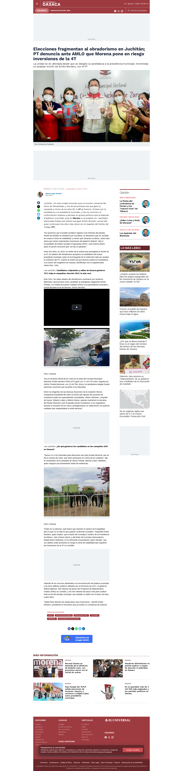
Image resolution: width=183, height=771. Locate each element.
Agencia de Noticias (58, 10)
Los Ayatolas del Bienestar (128, 234)
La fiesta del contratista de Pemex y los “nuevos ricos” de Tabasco (129, 206)
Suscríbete (42, 10)
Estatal (38, 724)
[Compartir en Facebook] (38, 202)
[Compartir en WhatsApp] (38, 210)
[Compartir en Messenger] (38, 214)
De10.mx (85, 737)
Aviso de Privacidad (105, 752)
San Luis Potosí (64, 729)
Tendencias (39, 739)
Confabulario (86, 732)
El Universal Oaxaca (63, 615)
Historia (117, 762)
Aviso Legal (95, 762)
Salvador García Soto (129, 217)
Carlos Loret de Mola (129, 230)
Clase (84, 727)
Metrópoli (39, 727)
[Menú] (37, 3)
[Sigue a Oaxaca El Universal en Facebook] (116, 11)
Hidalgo (61, 724)
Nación (38, 737)
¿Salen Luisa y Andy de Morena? (130, 221)
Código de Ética (66, 762)
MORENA (52, 619)
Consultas (85, 739)
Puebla (61, 734)
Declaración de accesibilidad (132, 762)
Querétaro (62, 732)
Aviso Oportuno (87, 734)
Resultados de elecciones (69, 619)
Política (47, 189)
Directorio (44, 762)
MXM (68, 10)
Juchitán (48, 203)
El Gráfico (85, 724)
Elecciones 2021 (81, 615)
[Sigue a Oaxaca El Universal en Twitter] (119, 11)
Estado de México (65, 727)
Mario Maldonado (128, 197)
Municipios (39, 732)
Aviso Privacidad (107, 762)
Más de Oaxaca (41, 742)
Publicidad (85, 762)
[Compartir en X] (38, 206)
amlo (50, 615)
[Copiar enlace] (38, 218)
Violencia (76, 762)
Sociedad (39, 729)
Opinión (124, 192)
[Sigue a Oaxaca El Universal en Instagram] (122, 11)
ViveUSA (85, 729)
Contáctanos (54, 762)
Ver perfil (49, 195)
